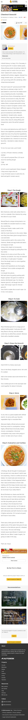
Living (3, 675)
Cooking (11, 17)
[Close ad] (26, 6)
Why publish (5, 686)
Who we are (4, 695)
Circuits (3, 665)
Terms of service (18, 710)
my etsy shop (7, 58)
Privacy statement (7, 712)
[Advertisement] (14, 8)
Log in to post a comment (14, 642)
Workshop (4, 667)
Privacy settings (17, 712)
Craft (3, 671)
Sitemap (4, 693)
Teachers (4, 680)
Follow (10, 48)
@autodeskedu (7, 704)
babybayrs (5, 17)
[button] (1, 1)
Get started (4, 688)
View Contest (14, 560)
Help (3, 690)
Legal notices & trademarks (9, 717)
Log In (14, 636)
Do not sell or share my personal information (14, 715)
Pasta (16, 17)
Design (3, 669)
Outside (3, 677)
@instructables (7, 701)
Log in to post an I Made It (14, 579)
